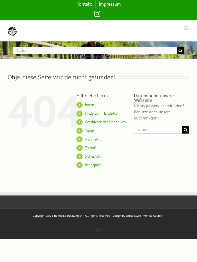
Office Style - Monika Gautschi (145, 215)
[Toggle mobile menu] (186, 28)
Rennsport (93, 164)
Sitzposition (94, 139)
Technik (91, 147)
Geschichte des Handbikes (105, 121)
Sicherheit (93, 156)
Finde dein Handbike (101, 113)
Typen (89, 130)
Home (89, 104)
